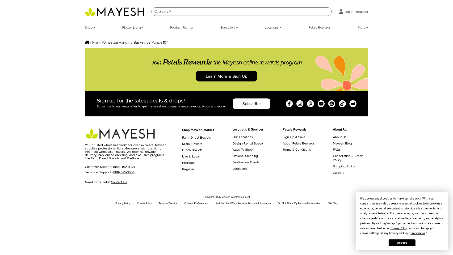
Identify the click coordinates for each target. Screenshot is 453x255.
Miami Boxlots (192, 144)
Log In (348, 12)
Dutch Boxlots (192, 150)
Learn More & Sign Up (226, 76)
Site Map (333, 203)
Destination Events (246, 162)
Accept (402, 242)
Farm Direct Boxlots (196, 138)
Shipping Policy (344, 166)
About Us (340, 137)
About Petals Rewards (299, 143)
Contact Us (119, 182)
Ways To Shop (242, 150)
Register (362, 12)
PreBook (188, 163)
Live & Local (191, 156)
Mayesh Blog (342, 143)
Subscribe (251, 103)
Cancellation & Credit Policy (348, 158)
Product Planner (181, 28)
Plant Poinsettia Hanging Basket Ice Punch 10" (130, 42)
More (362, 28)
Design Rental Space (247, 143)
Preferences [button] (418, 233)
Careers (338, 173)
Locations (272, 28)
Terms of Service (168, 203)
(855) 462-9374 (124, 167)
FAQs (337, 150)
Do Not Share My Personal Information (299, 203)
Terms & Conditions (297, 150)
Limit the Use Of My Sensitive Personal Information (243, 203)
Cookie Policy (144, 203)
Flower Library (132, 28)
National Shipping (245, 156)
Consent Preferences (196, 203)
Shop (89, 28)
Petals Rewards (319, 28)
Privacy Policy (122, 203)
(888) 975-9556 (123, 172)
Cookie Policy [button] (398, 228)
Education (228, 28)
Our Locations (242, 137)
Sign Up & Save (294, 137)
